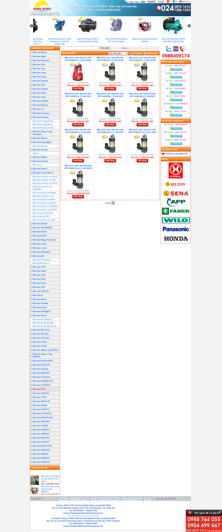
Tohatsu (36, 153)
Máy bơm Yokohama (41, 377)
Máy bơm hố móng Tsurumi (43, 128)
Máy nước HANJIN (41, 291)
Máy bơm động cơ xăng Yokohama (42, 132)
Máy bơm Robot (39, 299)
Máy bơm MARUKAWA (43, 417)
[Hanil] (176, 178)
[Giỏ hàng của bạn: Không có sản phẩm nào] (163, 154)
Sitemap (46, 14)
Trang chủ (36, 14)
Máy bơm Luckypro (41, 113)
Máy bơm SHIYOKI (41, 421)
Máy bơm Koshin (40, 223)
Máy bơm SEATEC (41, 334)
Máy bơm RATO (40, 236)
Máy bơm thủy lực (40, 161)
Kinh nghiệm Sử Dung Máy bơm (105, 499)
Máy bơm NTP (39, 389)
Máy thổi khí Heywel (41, 263)
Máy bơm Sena (39, 68)
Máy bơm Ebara (39, 93)
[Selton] (175, 187)
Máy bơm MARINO (41, 430)
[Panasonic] (175, 233)
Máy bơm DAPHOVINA (43, 381)
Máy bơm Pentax (40, 77)
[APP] (175, 206)
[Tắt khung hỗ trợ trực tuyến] (220, 511)
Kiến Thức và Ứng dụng (131, 499)
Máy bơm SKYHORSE (42, 228)
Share (124, 48)
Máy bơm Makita (40, 157)
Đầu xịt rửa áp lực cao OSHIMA (45, 206)
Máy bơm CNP (39, 267)
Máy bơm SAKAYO (41, 442)
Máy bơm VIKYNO (41, 409)
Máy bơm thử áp (40, 315)
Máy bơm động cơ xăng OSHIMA (42, 355)
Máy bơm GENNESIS (42, 413)
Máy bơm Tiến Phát (41, 393)
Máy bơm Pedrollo (40, 303)
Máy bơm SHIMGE (41, 434)
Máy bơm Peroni (39, 307)
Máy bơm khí (38, 256)
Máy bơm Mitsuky (40, 105)
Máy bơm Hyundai (40, 146)
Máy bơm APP (39, 85)
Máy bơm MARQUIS (42, 311)
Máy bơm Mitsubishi (41, 252)
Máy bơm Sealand (40, 81)
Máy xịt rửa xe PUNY (41, 216)
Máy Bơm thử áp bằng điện (43, 323)
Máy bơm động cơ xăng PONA (45, 350)
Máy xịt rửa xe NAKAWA (43, 213)
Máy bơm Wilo (39, 64)
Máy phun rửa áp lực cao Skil (44, 180)
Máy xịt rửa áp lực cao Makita (44, 192)
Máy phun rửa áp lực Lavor (43, 196)
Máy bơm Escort (39, 244)
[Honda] (175, 242)
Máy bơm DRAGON (41, 401)
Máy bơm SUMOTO (41, 462)
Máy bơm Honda (40, 52)
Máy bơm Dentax (40, 168)
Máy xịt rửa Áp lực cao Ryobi (44, 203)
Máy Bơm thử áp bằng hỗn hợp (45, 326)
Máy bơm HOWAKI (41, 373)
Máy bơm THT (39, 287)
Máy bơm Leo (38, 109)
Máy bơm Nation (40, 342)
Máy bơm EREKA (40, 454)
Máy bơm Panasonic (41, 60)
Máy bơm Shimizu (40, 89)
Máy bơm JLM (39, 275)
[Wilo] (175, 224)
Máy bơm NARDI (40, 425)
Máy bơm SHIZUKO (41, 450)
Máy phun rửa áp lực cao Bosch (45, 176)
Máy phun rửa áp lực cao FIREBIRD (42, 187)
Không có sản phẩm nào (176, 154)
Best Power (37, 165)
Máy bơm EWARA (41, 101)
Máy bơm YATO (39, 397)
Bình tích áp (38, 295)
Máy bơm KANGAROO (43, 361)
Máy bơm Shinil (39, 271)
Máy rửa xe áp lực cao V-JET (44, 220)
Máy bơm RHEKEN (41, 458)
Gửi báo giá (151, 53)
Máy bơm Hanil (39, 56)
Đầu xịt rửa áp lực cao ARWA (44, 199)
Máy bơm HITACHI (41, 365)
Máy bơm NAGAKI (41, 338)
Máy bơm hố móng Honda (43, 121)
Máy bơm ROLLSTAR (42, 446)
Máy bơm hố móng (40, 117)
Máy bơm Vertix (39, 97)
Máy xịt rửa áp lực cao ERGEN (45, 210)
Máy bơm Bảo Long (41, 330)
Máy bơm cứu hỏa (40, 150)
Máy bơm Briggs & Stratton (44, 240)
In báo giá (137, 53)
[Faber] (175, 215)
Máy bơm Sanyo (39, 283)
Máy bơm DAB (39, 279)
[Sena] (175, 197)
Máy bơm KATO (40, 232)
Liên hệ (55, 14)
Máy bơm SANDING (41, 385)
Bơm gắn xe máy (39, 248)
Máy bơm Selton (39, 73)
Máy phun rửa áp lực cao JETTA (45, 183)
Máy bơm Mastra (40, 138)
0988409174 (176, 55)
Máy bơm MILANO (41, 438)
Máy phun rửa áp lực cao (43, 173)
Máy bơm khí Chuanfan (42, 260)
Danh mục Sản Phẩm (79, 499)
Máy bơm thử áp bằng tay (42, 319)
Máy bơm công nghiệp (42, 142)
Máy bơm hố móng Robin (42, 124)
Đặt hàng (78, 88)
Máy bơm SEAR (39, 346)
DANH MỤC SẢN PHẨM (42, 48)
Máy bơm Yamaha (40, 369)
